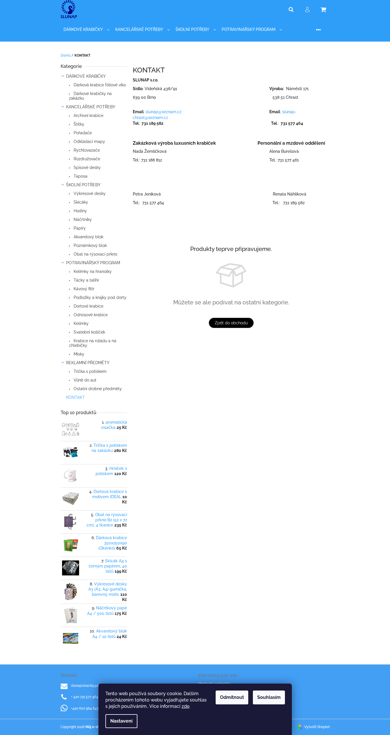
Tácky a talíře (85, 280)
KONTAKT (75, 397)
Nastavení (121, 721)
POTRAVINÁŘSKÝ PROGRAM (93, 262)
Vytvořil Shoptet (317, 727)
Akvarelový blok (87, 237)
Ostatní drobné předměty (97, 388)
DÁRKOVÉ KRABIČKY (86, 76)
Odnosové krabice (90, 314)
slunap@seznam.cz (164, 111)
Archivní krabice (87, 115)
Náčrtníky (82, 219)
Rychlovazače (86, 150)
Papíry (79, 228)
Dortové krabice (87, 306)
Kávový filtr (83, 288)
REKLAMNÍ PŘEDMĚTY (87, 362)
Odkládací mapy (88, 141)
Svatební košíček (88, 332)
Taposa (79, 176)
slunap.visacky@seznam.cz (92, 686)
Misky (78, 354)
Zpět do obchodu (231, 323)
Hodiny (79, 211)
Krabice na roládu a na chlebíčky (92, 343)
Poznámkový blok (89, 245)
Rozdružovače (86, 159)
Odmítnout (232, 697)
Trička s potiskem (89, 371)
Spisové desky (86, 167)
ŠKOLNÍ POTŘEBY (83, 185)
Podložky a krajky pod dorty (99, 297)
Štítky (78, 124)
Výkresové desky (89, 193)
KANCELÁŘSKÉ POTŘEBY (90, 107)
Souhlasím (269, 697)
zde (185, 706)
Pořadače (82, 133)
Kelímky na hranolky (92, 271)
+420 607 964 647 (84, 708)
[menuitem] (86, 29)
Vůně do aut (84, 380)
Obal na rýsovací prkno (94, 254)
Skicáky (80, 202)
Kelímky (80, 323)
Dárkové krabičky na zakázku (90, 96)
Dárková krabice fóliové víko (99, 85)
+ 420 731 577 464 (84, 697)
